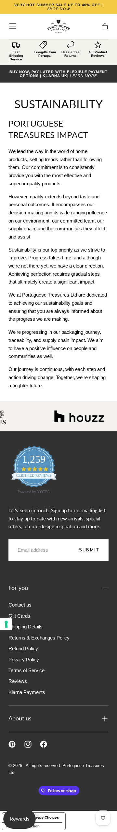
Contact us (20, 605)
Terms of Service (26, 670)
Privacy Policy (23, 659)
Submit (89, 549)
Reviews (17, 681)
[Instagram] (28, 744)
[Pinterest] (12, 744)
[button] (12, 26)
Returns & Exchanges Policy (39, 637)
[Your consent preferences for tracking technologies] (6, 624)
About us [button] (20, 718)
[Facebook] (43, 744)
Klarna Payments (26, 692)
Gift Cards (19, 616)
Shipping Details (25, 626)
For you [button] (18, 587)
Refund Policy (23, 648)
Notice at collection (23, 826)
